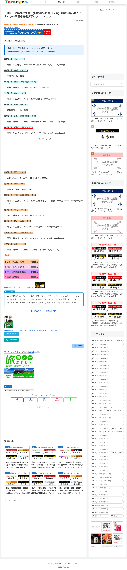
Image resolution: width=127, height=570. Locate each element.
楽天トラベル (34, 352)
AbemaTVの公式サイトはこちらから (19, 287)
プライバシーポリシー (72, 564)
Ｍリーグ (8, 386)
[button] (122, 84)
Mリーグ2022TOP (11, 340)
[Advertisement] (44, 154)
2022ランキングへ (11, 334)
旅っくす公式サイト (12, 28)
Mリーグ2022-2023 (11, 390)
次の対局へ (51, 310)
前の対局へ (36, 310)
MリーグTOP (78, 346)
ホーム (50, 564)
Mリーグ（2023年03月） (26, 390)
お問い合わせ (58, 564)
